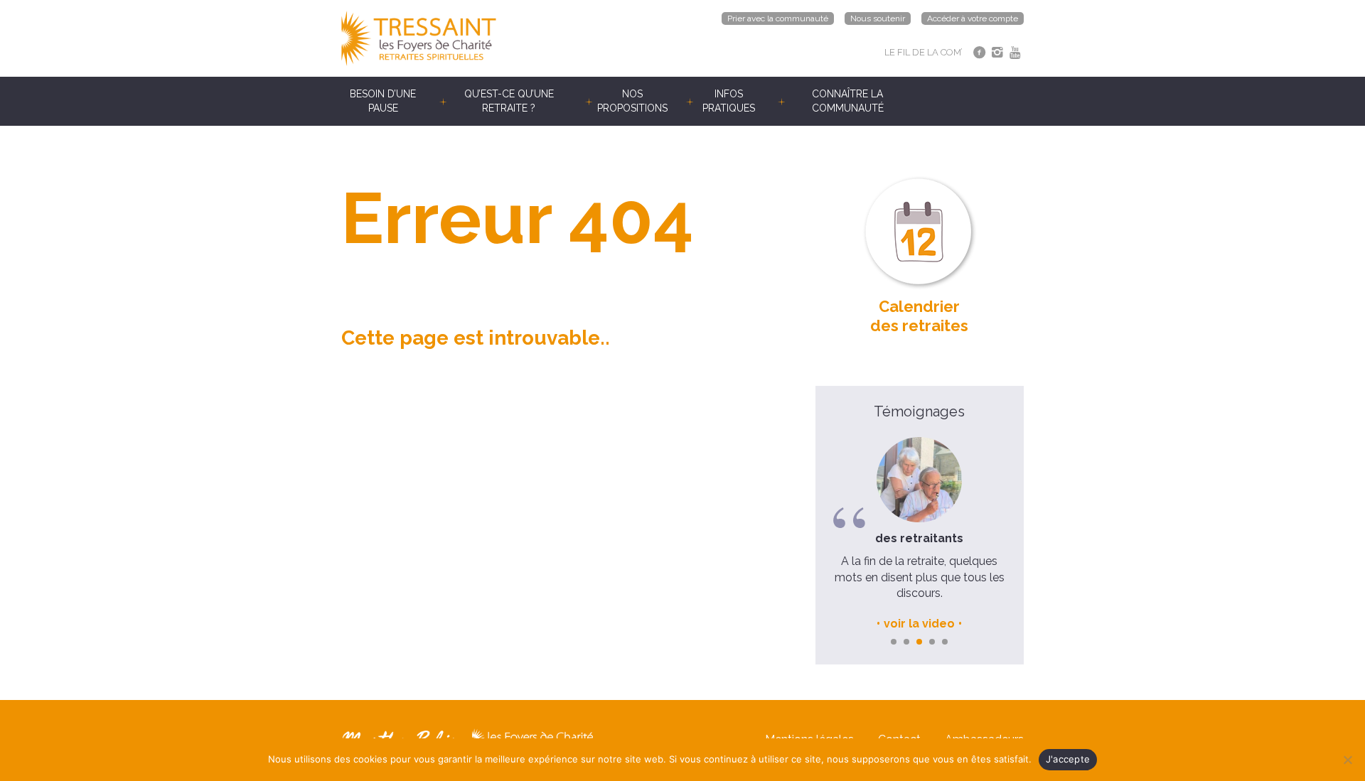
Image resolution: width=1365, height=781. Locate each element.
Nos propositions (632, 101)
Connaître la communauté (848, 101)
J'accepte (1068, 759)
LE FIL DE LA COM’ (923, 52)
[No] (1347, 760)
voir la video (919, 623)
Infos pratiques (728, 101)
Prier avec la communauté (777, 18)
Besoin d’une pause (383, 101)
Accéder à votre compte (972, 18)
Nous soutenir (877, 18)
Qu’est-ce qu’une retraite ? (509, 101)
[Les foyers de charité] (511, 38)
